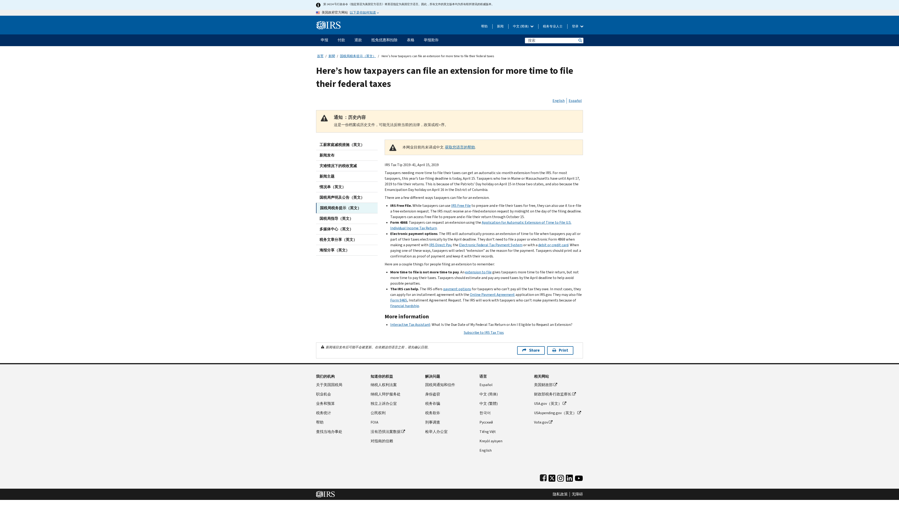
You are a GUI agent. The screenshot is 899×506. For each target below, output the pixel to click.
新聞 (331, 56)
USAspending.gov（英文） (555, 412)
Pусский (486, 422)
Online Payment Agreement (492, 294)
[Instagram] (560, 477)
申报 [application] (324, 39)
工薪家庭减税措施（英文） (342, 144)
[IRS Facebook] (543, 477)
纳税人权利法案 (384, 384)
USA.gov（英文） (548, 403)
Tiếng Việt (487, 431)
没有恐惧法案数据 (386, 431)
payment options (457, 288)
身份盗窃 (432, 394)
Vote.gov (541, 422)
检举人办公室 (436, 431)
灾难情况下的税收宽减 (338, 165)
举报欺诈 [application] (431, 39)
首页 (320, 56)
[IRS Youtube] (579, 477)
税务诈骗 (432, 403)
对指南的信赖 (382, 441)
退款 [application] (358, 39)
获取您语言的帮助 (460, 147)
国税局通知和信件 (440, 384)
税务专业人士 (553, 26)
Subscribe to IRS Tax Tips (484, 332)
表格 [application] (410, 39)
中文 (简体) (521, 26)
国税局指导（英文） (336, 218)
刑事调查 (432, 422)
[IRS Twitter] (552, 477)
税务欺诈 (432, 412)
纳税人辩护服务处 (386, 394)
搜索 (580, 40)
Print (563, 350)
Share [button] (534, 350)
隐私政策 (560, 494)
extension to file (478, 272)
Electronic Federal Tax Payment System (491, 244)
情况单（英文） (333, 186)
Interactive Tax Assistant (410, 324)
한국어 (485, 412)
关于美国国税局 (329, 384)
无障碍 (577, 494)
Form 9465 (398, 300)
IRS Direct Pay (440, 244)
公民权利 (378, 412)
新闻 (500, 26)
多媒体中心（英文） (336, 229)
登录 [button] (575, 26)
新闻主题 (327, 176)
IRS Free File (461, 205)
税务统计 (323, 412)
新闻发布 (327, 155)
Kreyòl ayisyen (490, 441)
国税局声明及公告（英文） (342, 197)
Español (575, 100)
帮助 (484, 26)
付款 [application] (341, 39)
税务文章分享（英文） (338, 239)
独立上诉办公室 (384, 403)
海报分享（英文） (335, 250)
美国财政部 (543, 384)
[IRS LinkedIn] (569, 477)
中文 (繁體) (488, 403)
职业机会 (323, 394)
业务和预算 (325, 403)
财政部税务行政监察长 (552, 394)
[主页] (329, 23)
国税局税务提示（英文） (358, 56)
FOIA (374, 422)
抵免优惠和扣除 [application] (384, 39)
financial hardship (404, 305)
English (559, 100)
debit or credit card (553, 244)
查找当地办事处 (329, 431)
